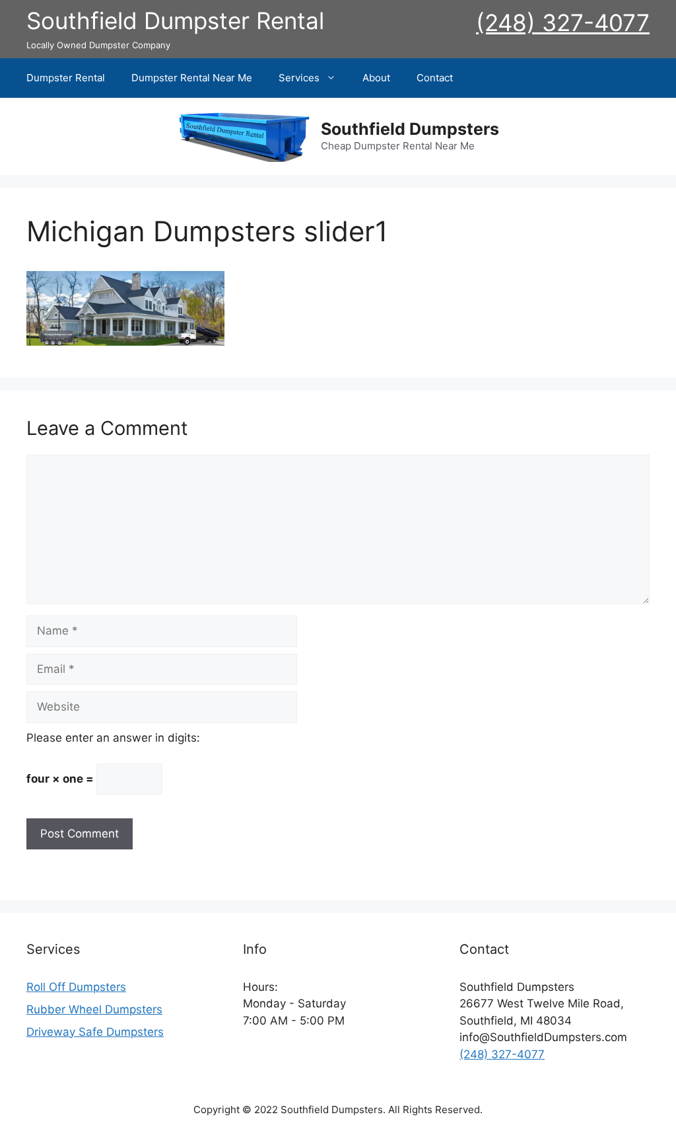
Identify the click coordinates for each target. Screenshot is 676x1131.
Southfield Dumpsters (410, 129)
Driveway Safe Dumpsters (95, 1031)
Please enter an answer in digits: (113, 737)
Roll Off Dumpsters (76, 987)
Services (299, 77)
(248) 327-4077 (563, 22)
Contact (435, 77)
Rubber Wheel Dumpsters (94, 1009)
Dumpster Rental (65, 77)
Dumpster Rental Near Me (191, 77)
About (376, 77)
